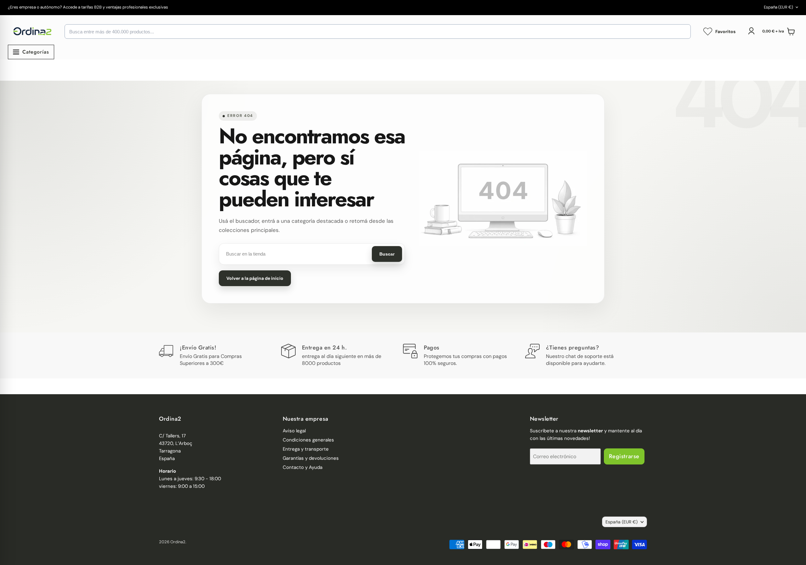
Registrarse (624, 456)
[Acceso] (751, 31)
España (778, 7)
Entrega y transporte (306, 449)
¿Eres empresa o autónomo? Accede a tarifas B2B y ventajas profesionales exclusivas (88, 7)
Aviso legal (294, 431)
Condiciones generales (308, 440)
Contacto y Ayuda (302, 467)
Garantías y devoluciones (311, 458)
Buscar (386, 254)
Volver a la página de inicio (254, 278)
